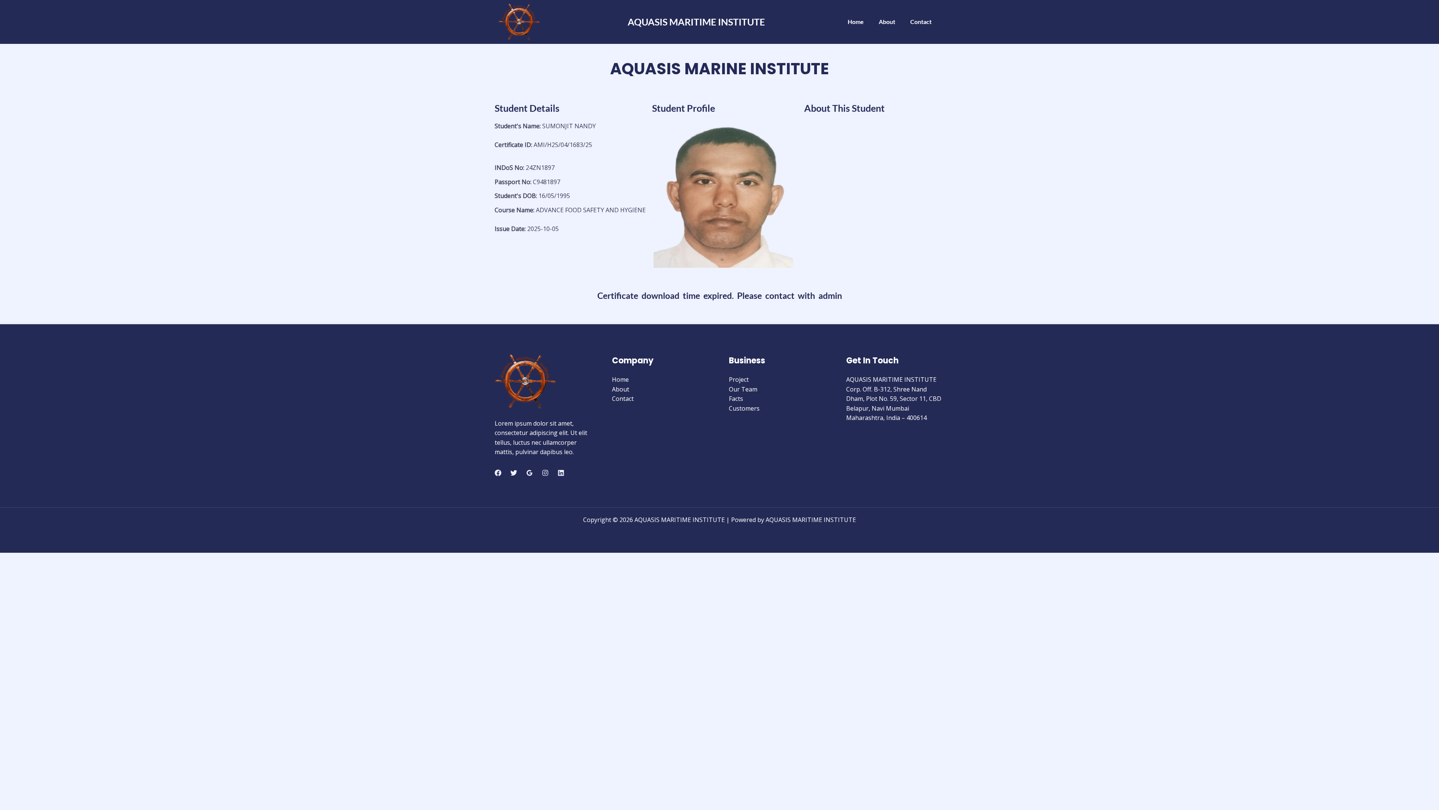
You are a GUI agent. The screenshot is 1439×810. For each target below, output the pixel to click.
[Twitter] (513, 473)
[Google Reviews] (529, 473)
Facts (736, 398)
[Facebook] (498, 473)
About (887, 21)
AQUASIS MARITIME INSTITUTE (696, 21)
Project (739, 379)
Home (856, 21)
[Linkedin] (561, 473)
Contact (921, 21)
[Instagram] (545, 473)
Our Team (743, 389)
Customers (744, 408)
